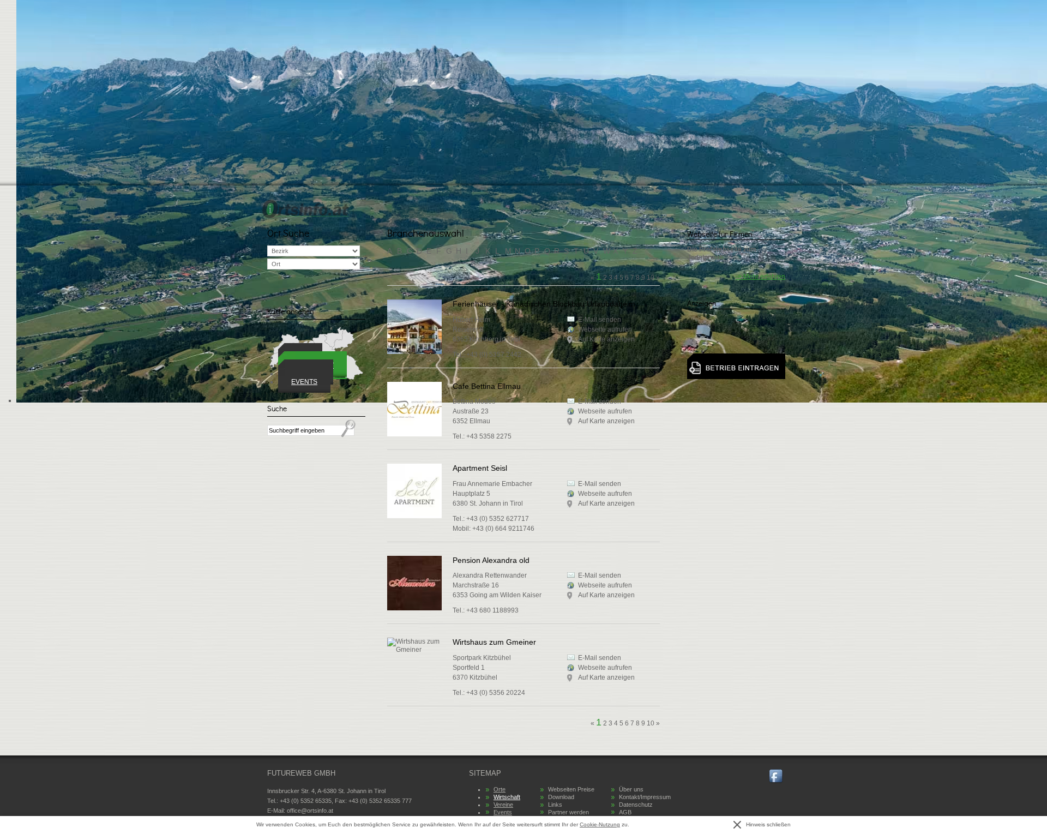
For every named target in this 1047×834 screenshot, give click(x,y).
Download (561, 797)
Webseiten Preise (571, 789)
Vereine (503, 804)
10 (650, 723)
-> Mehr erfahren (760, 276)
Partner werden (568, 812)
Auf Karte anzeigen (606, 421)
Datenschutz (636, 804)
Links (555, 804)
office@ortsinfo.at (310, 810)
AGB (625, 812)
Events (304, 382)
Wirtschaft (507, 797)
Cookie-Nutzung (600, 824)
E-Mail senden (599, 401)
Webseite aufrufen (605, 411)
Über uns (631, 789)
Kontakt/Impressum (645, 797)
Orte (500, 789)
